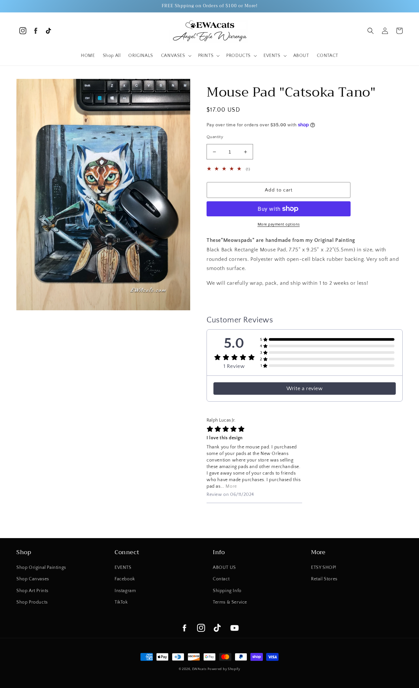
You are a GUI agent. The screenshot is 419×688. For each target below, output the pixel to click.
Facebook (125, 579)
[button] (175, 56)
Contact (221, 579)
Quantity (215, 137)
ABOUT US (224, 567)
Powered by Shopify (224, 669)
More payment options (279, 224)
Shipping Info (227, 590)
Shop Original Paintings (41, 567)
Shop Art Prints (32, 590)
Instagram (125, 590)
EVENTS (123, 567)
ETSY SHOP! (324, 567)
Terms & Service (230, 602)
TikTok (121, 602)
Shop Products (32, 602)
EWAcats (199, 669)
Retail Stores (324, 579)
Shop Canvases (32, 579)
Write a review (304, 388)
